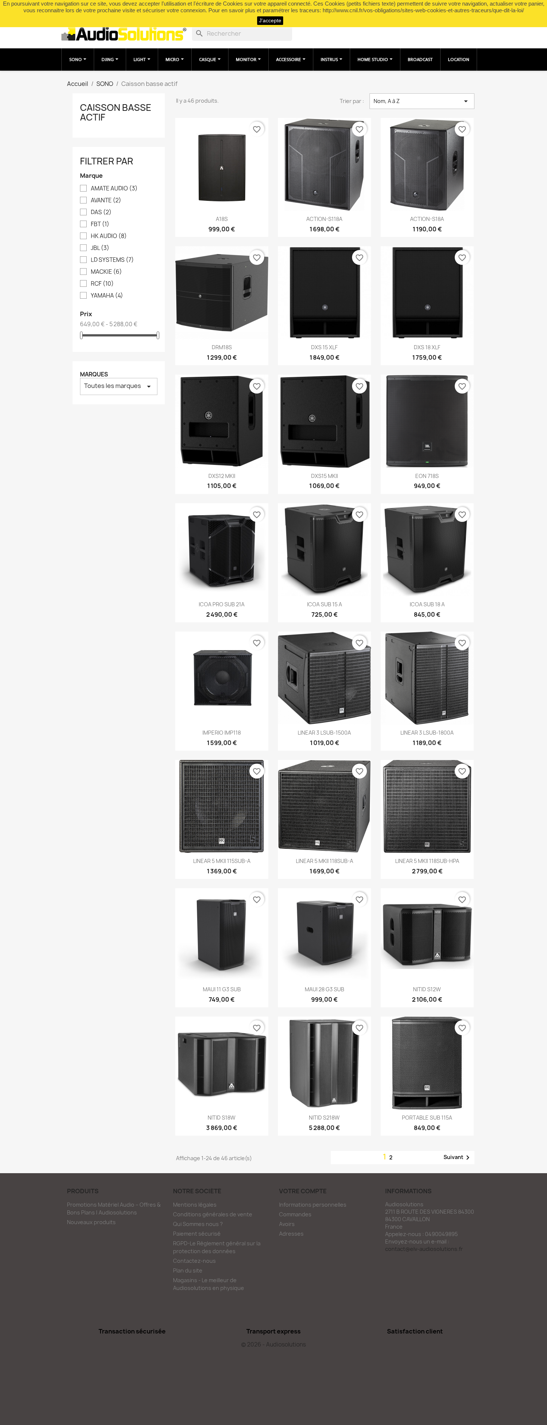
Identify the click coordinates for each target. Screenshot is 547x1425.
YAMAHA (107, 295)
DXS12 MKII (221, 475)
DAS (101, 212)
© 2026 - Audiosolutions (273, 1344)
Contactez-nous (194, 1260)
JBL (100, 248)
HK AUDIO (109, 236)
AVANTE (106, 200)
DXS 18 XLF (427, 347)
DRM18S (222, 347)
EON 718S (427, 475)
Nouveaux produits (91, 1222)
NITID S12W (427, 989)
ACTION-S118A (324, 218)
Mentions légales (195, 1204)
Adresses (291, 1233)
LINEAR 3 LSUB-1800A (427, 732)
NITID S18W (222, 1117)
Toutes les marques (118, 386)
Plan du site (187, 1270)
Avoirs (287, 1223)
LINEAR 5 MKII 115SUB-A (221, 860)
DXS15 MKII (324, 475)
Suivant (458, 1157)
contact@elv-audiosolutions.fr (424, 1248)
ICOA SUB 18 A (427, 604)
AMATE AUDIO (114, 188)
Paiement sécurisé (197, 1233)
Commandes (295, 1214)
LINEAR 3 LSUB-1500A (324, 732)
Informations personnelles (312, 1204)
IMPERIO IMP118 (221, 732)
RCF (102, 284)
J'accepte (270, 20)
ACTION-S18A (427, 218)
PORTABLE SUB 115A (427, 1117)
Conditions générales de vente (212, 1214)
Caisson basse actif (115, 112)
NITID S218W (324, 1117)
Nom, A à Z (422, 101)
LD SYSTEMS (112, 260)
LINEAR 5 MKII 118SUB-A (324, 860)
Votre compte (303, 1191)
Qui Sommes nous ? (198, 1223)
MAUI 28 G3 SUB (324, 989)
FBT (100, 224)
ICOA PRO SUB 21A (221, 604)
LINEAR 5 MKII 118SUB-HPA (427, 860)
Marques (94, 374)
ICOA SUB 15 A (324, 604)
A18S (222, 218)
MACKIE (106, 272)
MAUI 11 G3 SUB (222, 989)
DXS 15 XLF (324, 347)
